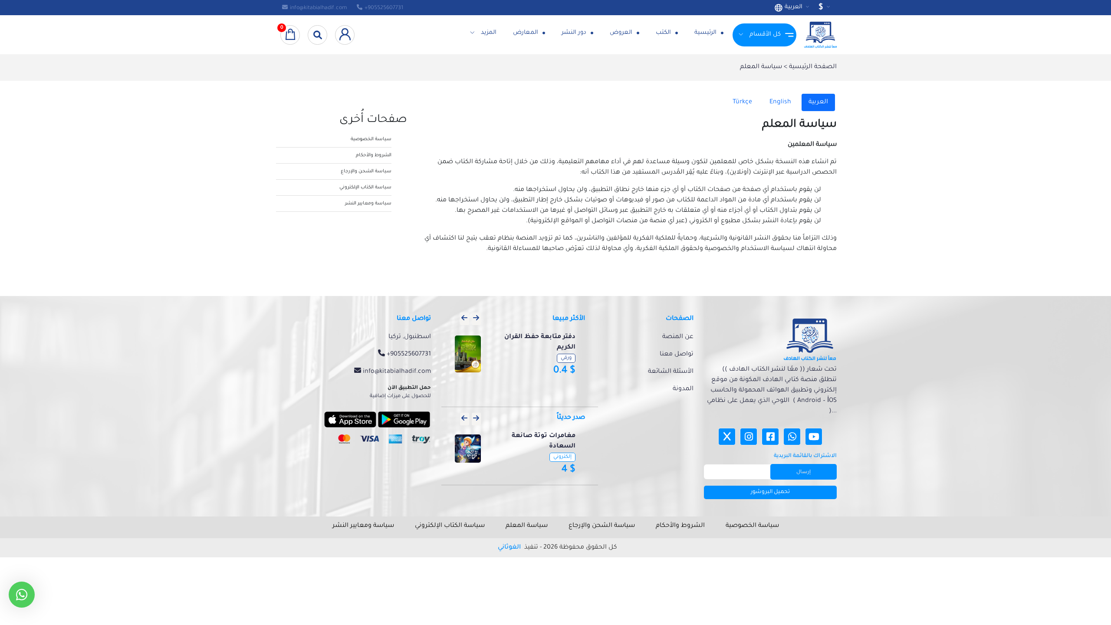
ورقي (566, 358)
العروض (622, 33)
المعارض (526, 33)
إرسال (803, 472)
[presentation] (464, 318)
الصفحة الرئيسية (812, 67)
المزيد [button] (488, 33)
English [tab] (780, 102)
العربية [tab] (818, 102)
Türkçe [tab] (742, 102)
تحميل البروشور (770, 492)
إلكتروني (562, 457)
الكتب (664, 33)
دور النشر (575, 33)
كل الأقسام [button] (765, 34)
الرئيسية (706, 33)
